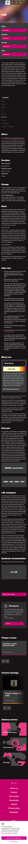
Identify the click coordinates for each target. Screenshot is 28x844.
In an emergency (9, 332)
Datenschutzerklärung (7, 833)
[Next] (9, 708)
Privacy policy (14, 808)
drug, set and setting (7, 140)
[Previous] (5, 708)
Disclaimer (14, 812)
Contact (14, 792)
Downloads (14, 800)
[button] (14, 363)
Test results (14, 796)
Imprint (14, 804)
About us (14, 788)
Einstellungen (14, 841)
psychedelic (21, 140)
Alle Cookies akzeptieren (14, 838)
